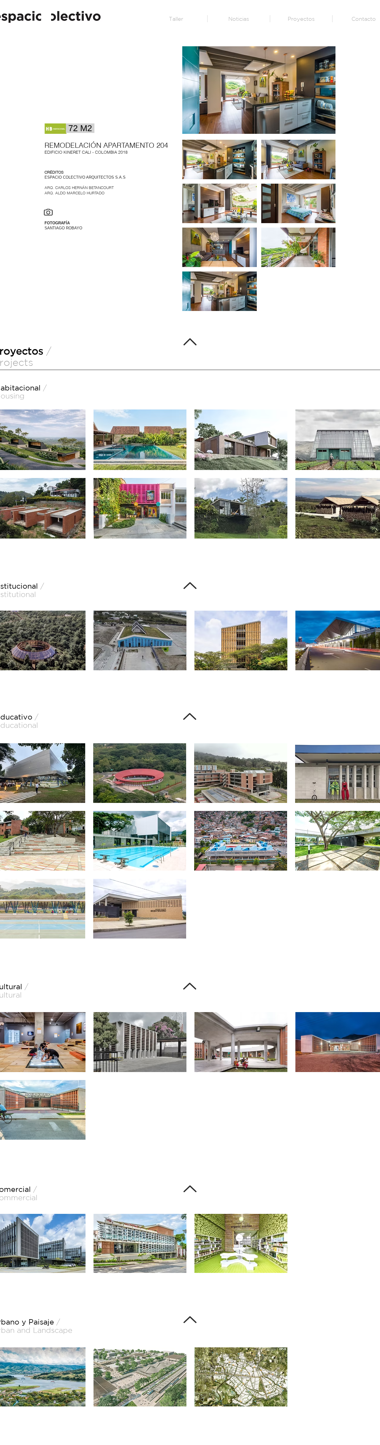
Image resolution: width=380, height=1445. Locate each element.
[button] (219, 159)
